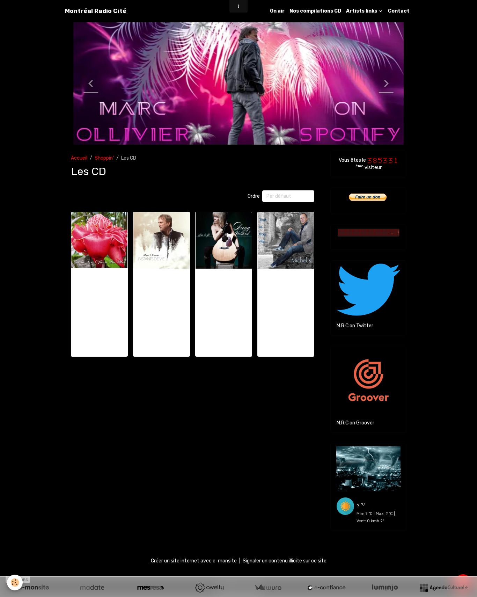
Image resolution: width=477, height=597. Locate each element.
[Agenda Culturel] (443, 587)
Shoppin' (104, 158)
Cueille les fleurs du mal (99, 278)
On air (277, 11)
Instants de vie (161, 275)
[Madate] (92, 587)
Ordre (254, 196)
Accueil (79, 158)
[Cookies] (15, 582)
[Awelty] (209, 587)
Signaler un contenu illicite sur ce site (284, 561)
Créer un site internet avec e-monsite (194, 561)
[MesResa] (150, 587)
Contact (399, 11)
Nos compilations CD (315, 11)
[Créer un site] (33, 587)
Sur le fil (223, 275)
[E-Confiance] (326, 587)
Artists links (362, 11)
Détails (99, 347)
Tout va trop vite (286, 275)
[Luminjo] (385, 587)
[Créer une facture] (268, 587)
